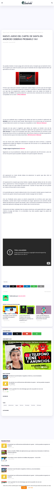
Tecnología (27, 405)
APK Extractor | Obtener (34, 135)
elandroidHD (5, 42)
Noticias (21, 405)
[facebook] (7, 333)
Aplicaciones (11, 405)
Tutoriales (12, 32)
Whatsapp (39, 405)
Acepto (24, 487)
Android (5, 405)
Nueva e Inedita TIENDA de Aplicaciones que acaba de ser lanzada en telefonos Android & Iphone (28, 451)
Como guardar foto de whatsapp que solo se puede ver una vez (26, 389)
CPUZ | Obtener (21, 94)
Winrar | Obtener (42, 123)
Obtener (22, 148)
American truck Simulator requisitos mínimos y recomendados (25, 376)
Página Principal (6, 32)
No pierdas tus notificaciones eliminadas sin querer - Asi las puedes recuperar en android (29, 383)
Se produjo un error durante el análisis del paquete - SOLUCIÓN (10, 317)
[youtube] (27, 333)
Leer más (30, 487)
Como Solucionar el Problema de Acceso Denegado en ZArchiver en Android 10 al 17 (26, 318)
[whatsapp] (36, 333)
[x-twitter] (17, 333)
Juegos (16, 405)
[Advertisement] (27, 18)
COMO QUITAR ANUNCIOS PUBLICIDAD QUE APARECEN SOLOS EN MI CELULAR (43, 317)
